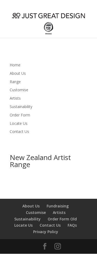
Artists (15, 98)
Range (15, 81)
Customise (19, 89)
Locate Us (18, 123)
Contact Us (19, 131)
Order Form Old (62, 219)
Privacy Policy (45, 231)
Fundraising (58, 206)
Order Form (20, 115)
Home (15, 64)
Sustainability (21, 106)
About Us (18, 73)
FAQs (72, 225)
